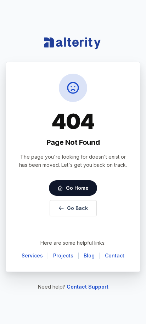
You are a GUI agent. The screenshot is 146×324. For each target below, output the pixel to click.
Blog (89, 255)
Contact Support (87, 287)
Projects (63, 255)
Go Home (77, 188)
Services (32, 255)
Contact (114, 255)
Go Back (77, 208)
